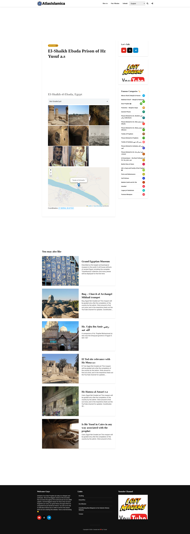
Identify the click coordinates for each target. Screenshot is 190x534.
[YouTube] (123, 50)
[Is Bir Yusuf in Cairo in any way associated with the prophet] (60, 434)
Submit (125, 3)
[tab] (78, 101)
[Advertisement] (95, 24)
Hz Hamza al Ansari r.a (95, 391)
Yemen (81, 514)
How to (105, 3)
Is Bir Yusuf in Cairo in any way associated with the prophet (97, 427)
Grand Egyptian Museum (96, 261)
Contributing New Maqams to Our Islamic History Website (94, 509)
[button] (78, 185)
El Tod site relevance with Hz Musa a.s (96, 361)
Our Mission (115, 3)
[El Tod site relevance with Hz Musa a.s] (60, 368)
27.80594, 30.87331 (66, 208)
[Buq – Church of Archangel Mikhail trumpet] (60, 303)
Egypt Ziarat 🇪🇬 (53, 45)
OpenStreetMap (98, 206)
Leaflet (90, 206)
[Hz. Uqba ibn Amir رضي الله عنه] (60, 336)
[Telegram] (135, 50)
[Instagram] (129, 50)
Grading (81, 496)
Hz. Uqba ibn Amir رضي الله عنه (95, 328)
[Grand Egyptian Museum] (60, 271)
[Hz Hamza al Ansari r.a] (60, 401)
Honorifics (82, 500)
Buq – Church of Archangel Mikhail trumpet (97, 296)
